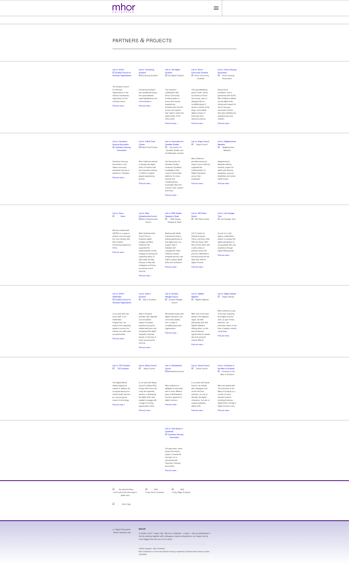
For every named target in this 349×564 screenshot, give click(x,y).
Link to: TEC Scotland (121, 365)
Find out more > (118, 105)
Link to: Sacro (118, 213)
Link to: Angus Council (200, 141)
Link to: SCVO (118, 69)
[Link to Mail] (234, 8)
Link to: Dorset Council (200, 365)
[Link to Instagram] (226, 8)
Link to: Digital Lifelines (227, 293)
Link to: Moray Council (148, 365)
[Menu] (215, 8)
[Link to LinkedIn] (230, 8)
